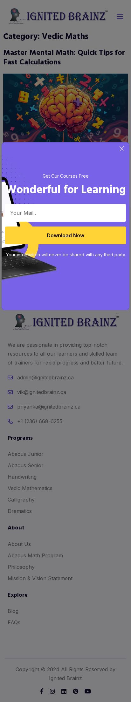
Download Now (65, 235)
